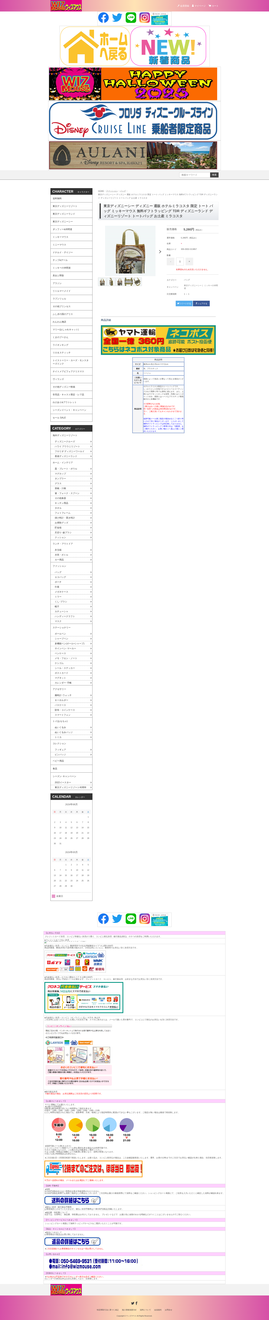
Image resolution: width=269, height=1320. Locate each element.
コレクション (59, 743)
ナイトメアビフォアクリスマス (68, 371)
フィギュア (60, 749)
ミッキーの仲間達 (62, 268)
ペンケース (60, 653)
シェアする (202, 303)
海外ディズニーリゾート (65, 435)
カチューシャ (61, 611)
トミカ (58, 737)
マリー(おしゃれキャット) (66, 329)
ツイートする (185, 303)
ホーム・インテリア (63, 462)
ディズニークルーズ (65, 441)
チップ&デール (60, 260)
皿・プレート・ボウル (66, 469)
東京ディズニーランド (64, 214)
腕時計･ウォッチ (63, 695)
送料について (145, 1310)
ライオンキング (60, 345)
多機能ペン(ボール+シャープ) (69, 643)
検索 (214, 175)
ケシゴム (59, 663)
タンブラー (60, 478)
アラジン (57, 283)
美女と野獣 (58, 275)
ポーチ (58, 582)
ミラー (58, 597)
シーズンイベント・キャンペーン (69, 410)
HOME (101, 191)
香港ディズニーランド (66, 456)
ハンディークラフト (65, 616)
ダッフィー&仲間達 (62, 229)
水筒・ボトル (61, 555)
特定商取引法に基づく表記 (108, 1310)
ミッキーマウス (60, 237)
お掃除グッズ (61, 522)
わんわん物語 (59, 322)
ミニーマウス (59, 245)
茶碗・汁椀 (60, 488)
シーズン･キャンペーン (64, 776)
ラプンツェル (59, 298)
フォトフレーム (62, 513)
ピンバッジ (60, 754)
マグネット (60, 678)
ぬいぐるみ (60, 727)
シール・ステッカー (65, 668)
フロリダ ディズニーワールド (69, 451)
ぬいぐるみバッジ (64, 732)
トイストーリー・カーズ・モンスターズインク (71, 362)
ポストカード (61, 673)
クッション (60, 537)
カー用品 (59, 560)
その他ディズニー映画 (64, 387)
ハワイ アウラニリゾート (67, 446)
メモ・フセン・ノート (66, 658)
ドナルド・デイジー (63, 252)
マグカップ (60, 473)
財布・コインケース (65, 710)
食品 (55, 768)
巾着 (57, 587)
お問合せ (168, 1310)
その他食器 (60, 498)
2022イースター (63, 782)
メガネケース (61, 592)
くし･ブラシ (61, 601)
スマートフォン (62, 715)
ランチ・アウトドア (63, 544)
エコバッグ (60, 577)
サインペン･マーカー (65, 648)
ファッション (112, 191)
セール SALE (59, 417)
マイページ (200, 6)
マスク (58, 621)
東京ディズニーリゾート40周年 (70, 787)
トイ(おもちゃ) (60, 721)
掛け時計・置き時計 (65, 518)
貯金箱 (58, 527)
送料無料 (57, 198)
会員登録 (184, 6)
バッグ (123, 191)
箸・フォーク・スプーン (67, 493)
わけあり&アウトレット (65, 402)
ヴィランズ (58, 379)
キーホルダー (61, 700)
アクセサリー (59, 689)
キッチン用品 (61, 503)
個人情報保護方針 (129, 1310)
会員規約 (158, 1310)
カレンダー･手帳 (63, 683)
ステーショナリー (62, 627)
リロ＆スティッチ (62, 352)
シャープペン (61, 638)
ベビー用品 (58, 761)
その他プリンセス (62, 306)
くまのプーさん (60, 337)
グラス (58, 483)
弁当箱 (58, 550)
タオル (58, 508)
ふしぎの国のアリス (63, 314)
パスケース (60, 705)
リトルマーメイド (62, 291)
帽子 (57, 606)
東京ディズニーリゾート (65, 206)
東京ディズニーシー (193, 285)
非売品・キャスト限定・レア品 (68, 394)
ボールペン (60, 634)
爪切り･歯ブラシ (63, 532)
